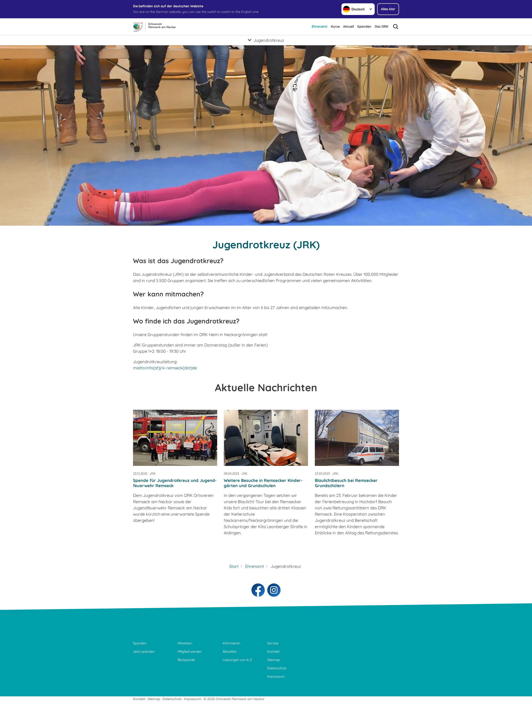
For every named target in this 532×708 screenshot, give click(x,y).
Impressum (276, 676)
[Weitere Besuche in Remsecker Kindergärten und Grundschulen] (266, 438)
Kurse (335, 26)
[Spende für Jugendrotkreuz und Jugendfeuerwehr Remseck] (175, 438)
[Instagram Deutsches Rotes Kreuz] (274, 590)
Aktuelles (229, 651)
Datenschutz (276, 668)
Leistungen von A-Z (237, 660)
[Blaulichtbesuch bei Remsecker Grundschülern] (357, 438)
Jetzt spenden (144, 651)
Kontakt (273, 651)
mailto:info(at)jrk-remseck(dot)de (165, 367)
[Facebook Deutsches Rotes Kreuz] (258, 590)
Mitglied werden (190, 651)
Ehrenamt (320, 26)
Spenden (364, 26)
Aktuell (348, 26)
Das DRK (381, 26)
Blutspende (186, 660)
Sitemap (273, 660)
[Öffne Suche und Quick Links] (395, 26)
